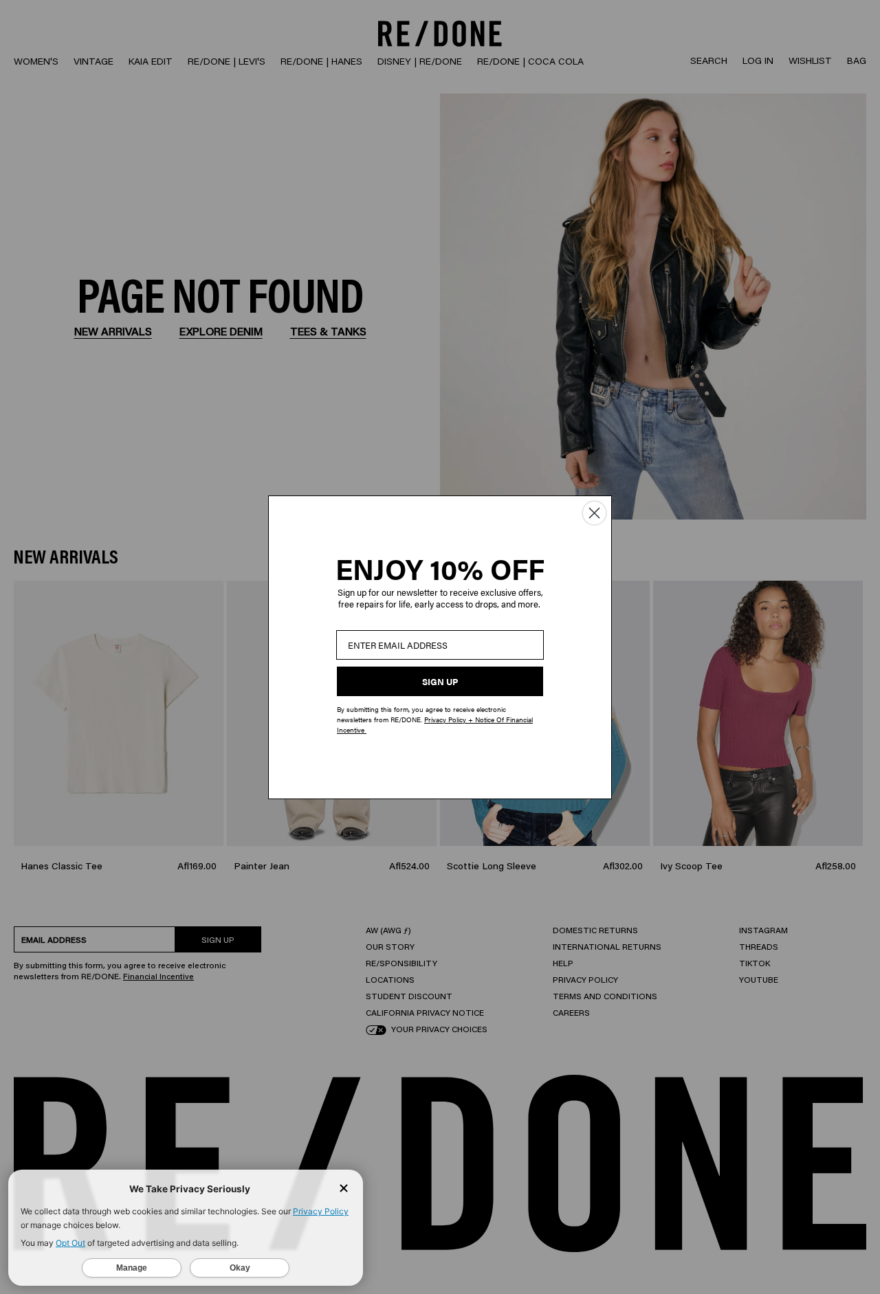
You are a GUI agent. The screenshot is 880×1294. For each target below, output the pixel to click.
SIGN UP (440, 681)
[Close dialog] (594, 513)
